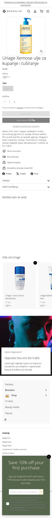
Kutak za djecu (8, 453)
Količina (5, 96)
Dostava (20, 107)
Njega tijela (7, 445)
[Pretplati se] (41, 492)
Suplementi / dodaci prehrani (14, 449)
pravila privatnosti (17, 507)
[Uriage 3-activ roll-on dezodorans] (20, 285)
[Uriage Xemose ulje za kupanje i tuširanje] (20, 225)
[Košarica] (41, 11)
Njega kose (6, 442)
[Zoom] (41, 51)
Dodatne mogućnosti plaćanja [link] (26, 126)
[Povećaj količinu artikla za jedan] (14, 101)
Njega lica (6, 438)
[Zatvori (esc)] (49, 457)
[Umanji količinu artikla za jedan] (4, 101)
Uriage (16, 257)
